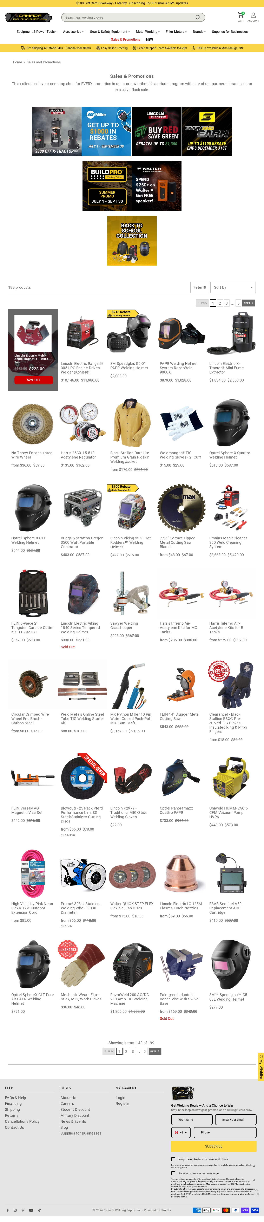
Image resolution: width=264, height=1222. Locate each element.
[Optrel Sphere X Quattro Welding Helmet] (231, 423)
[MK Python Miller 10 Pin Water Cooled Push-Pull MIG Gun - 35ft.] (132, 684)
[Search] (199, 17)
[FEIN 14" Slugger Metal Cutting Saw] (181, 684)
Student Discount (75, 1109)
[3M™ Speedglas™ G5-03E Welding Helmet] (231, 964)
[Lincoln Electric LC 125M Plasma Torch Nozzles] (181, 873)
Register (123, 1103)
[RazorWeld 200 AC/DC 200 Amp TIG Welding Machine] (132, 964)
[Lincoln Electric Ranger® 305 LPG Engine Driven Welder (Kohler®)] (82, 333)
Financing (13, 1103)
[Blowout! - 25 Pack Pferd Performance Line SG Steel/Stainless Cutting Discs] (82, 778)
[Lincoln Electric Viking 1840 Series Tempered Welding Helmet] (82, 593)
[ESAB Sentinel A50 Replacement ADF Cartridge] (231, 873)
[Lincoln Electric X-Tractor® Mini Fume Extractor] (231, 333)
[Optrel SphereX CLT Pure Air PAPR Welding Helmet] (33, 964)
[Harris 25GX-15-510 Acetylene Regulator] (82, 423)
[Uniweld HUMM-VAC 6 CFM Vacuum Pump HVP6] (231, 778)
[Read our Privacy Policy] (254, 1165)
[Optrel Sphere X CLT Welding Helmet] (33, 508)
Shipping (12, 1109)
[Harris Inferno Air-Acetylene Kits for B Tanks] (231, 593)
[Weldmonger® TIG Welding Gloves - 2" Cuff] (181, 423)
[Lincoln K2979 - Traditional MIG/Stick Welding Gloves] (132, 778)
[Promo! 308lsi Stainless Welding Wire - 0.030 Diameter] (82, 873)
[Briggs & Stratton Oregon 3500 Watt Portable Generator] (82, 508)
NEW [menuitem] (149, 39)
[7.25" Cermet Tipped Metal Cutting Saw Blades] (181, 508)
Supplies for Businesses (80, 1133)
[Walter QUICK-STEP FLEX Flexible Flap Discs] (132, 873)
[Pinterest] (23, 1210)
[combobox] (181, 1132)
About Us (68, 1098)
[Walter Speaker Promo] (157, 213)
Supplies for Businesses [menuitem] (230, 32)
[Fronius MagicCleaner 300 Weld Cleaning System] (231, 508)
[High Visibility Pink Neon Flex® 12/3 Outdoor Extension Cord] (33, 873)
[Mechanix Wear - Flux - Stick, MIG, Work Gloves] (82, 964)
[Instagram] (15, 1210)
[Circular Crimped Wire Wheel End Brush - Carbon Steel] (33, 684)
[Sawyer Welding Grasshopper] (132, 593)
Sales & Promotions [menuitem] (125, 39)
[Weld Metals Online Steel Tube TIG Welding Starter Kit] (82, 684)
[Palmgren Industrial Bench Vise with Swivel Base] (181, 964)
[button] (241, 17)
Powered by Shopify (157, 1210)
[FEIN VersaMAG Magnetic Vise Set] (33, 778)
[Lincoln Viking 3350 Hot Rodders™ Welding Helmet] (132, 508)
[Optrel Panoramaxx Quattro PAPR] (181, 778)
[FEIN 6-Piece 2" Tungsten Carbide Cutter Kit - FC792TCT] (33, 593)
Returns (11, 1115)
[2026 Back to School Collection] (132, 267)
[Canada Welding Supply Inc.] (28, 17)
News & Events (73, 1121)
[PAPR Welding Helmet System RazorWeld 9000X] (181, 333)
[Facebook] (8, 1210)
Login (120, 1098)
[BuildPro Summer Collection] (107, 213)
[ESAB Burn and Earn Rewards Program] (207, 158)
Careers (67, 1103)
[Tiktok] (39, 1210)
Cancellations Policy (22, 1121)
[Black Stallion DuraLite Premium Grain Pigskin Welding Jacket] (132, 423)
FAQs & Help (15, 1098)
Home (17, 62)
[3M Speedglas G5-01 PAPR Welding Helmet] (132, 333)
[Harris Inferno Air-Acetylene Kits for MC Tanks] (181, 593)
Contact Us (14, 1127)
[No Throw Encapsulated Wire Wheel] (33, 423)
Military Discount (75, 1115)
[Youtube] (31, 1210)
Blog (64, 1127)
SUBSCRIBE (213, 1146)
